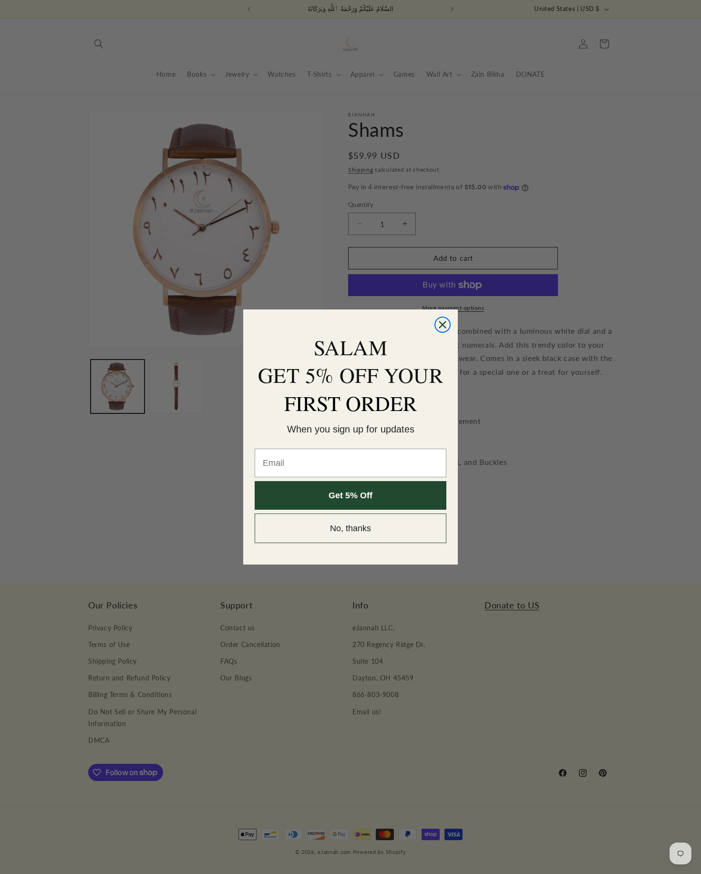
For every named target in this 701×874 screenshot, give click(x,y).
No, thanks (350, 529)
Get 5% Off (350, 496)
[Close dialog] (442, 324)
